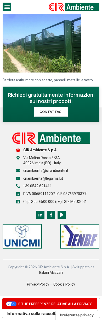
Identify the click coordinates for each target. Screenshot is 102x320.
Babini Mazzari (51, 272)
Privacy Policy (38, 284)
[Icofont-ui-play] (62, 215)
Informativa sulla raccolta (32, 313)
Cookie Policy (64, 284)
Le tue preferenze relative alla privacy (54, 304)
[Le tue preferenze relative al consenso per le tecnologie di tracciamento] (77, 315)
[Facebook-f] (51, 215)
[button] (7, 7)
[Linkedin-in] (40, 215)
